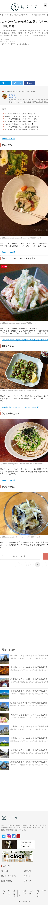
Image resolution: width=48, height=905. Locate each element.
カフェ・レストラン (9, 876)
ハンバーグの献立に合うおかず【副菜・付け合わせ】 (23, 116)
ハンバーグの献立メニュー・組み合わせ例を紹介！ (22, 127)
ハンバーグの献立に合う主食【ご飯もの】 (19, 124)
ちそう (2, 15)
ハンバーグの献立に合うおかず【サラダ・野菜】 (21, 119)
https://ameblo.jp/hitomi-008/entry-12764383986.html (21, 537)
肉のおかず (19, 15)
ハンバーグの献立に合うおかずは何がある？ (20, 114)
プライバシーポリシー (31, 892)
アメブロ (12, 95)
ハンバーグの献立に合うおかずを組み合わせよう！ (22, 129)
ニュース (27, 876)
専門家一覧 (38, 893)
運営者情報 (14, 893)
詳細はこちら (7, 139)
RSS (44, 890)
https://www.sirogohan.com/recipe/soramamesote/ (20, 391)
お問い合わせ (25, 891)
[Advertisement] (24, 41)
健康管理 (27, 871)
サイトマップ (3, 891)
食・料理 (10, 15)
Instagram (12, 97)
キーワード (9, 893)
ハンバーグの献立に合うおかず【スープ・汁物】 (21, 121)
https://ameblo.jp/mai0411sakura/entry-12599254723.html (23, 464)
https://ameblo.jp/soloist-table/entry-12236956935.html (22, 238)
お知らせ (19, 892)
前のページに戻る (20, 556)
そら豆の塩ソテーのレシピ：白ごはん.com (19, 407)
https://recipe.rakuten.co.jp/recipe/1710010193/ (19, 323)
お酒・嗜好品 (6, 881)
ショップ (27, 881)
